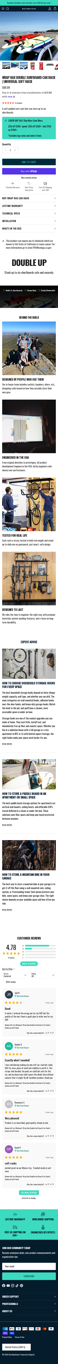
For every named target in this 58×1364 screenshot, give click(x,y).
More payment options (29, 177)
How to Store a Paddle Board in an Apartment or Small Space (24, 795)
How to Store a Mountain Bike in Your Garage (25, 876)
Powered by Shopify (27, 1354)
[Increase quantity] (15, 150)
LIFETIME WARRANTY (12, 206)
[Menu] (3, 9)
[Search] (9, 9)
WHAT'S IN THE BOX (11, 228)
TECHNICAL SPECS (11, 213)
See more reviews (29, 1192)
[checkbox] (15, 982)
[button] (39, 945)
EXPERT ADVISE (29, 642)
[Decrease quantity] (4, 150)
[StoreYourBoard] (29, 8)
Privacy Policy (7, 1337)
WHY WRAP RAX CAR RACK (15, 198)
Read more (7, 744)
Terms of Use (19, 1337)
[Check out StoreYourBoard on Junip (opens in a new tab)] (33, 1198)
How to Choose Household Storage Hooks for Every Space (28, 685)
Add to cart (29, 162)
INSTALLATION (9, 221)
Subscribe (29, 1276)
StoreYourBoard (14, 1354)
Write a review (29, 963)
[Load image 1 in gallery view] (29, 36)
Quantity (6, 144)
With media (11, 982)
